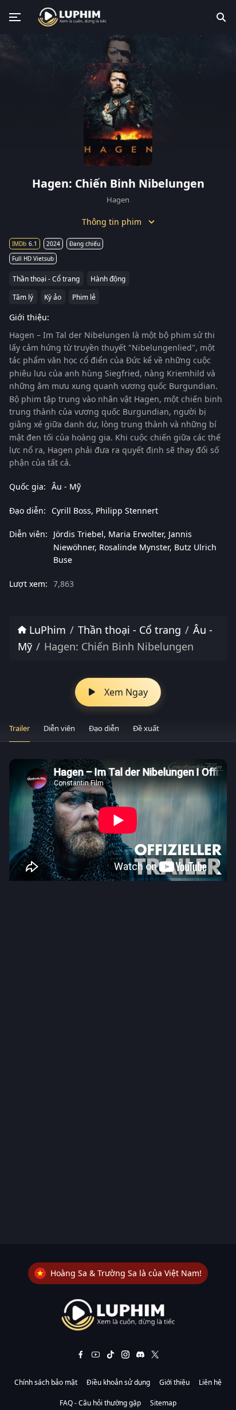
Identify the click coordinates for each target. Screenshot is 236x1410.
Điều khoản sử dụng (118, 1382)
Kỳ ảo (52, 297)
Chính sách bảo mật (45, 1382)
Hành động (108, 279)
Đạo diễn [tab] (104, 728)
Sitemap (163, 1403)
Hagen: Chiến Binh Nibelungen (119, 646)
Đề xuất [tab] (146, 728)
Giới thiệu (174, 1382)
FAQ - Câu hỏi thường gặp (100, 1403)
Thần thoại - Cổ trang (46, 279)
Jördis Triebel (78, 534)
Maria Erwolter (136, 534)
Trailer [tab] (19, 728)
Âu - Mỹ (66, 486)
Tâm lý (23, 297)
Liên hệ (210, 1382)
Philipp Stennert (127, 510)
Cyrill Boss (71, 510)
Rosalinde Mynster (134, 547)
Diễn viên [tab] (59, 728)
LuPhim (46, 630)
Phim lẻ (84, 297)
